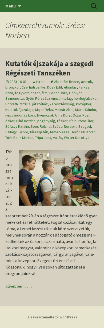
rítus (73, 120)
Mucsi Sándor (85, 109)
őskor (9, 120)
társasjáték (39, 132)
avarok (86, 81)
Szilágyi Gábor (16, 132)
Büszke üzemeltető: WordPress (52, 317)
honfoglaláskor (86, 98)
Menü (10, 6)
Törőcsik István (83, 132)
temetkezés (60, 132)
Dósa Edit (54, 87)
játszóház (40, 104)
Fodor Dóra (58, 92)
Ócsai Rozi (81, 115)
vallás (57, 137)
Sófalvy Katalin (17, 126)
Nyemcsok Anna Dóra (54, 115)
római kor (85, 120)
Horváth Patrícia (17, 104)
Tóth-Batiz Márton (19, 137)
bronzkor (12, 87)
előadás (70, 87)
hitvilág (66, 98)
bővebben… (19, 286)
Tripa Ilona (43, 137)
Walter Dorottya (76, 137)
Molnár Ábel (64, 109)
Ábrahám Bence (66, 81)
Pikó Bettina (25, 120)
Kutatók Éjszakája (19, 109)
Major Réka (44, 109)
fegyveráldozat (27, 92)
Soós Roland (41, 126)
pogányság (46, 120)
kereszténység (62, 104)
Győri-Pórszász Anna (42, 98)
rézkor (62, 120)
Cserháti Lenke (33, 87)
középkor (83, 104)
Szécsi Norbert (65, 126)
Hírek (40, 81)
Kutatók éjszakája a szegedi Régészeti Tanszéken (49, 68)
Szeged (84, 126)
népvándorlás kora (20, 115)
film (44, 92)
